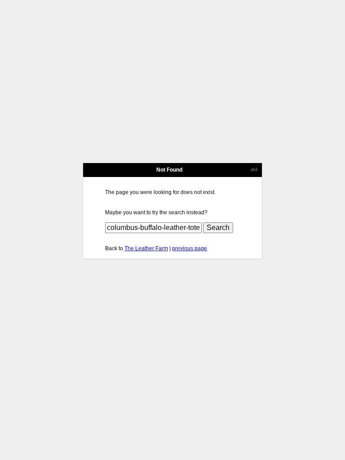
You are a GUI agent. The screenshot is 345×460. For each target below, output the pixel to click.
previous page (189, 248)
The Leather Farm (146, 248)
